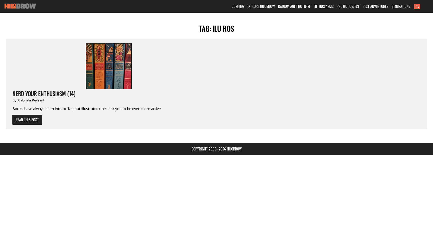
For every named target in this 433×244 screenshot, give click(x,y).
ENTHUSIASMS (324, 6)
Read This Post (27, 119)
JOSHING (238, 6)
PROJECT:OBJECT (348, 6)
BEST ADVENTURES (375, 6)
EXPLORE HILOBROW (261, 6)
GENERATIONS (401, 6)
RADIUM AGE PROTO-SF (294, 6)
